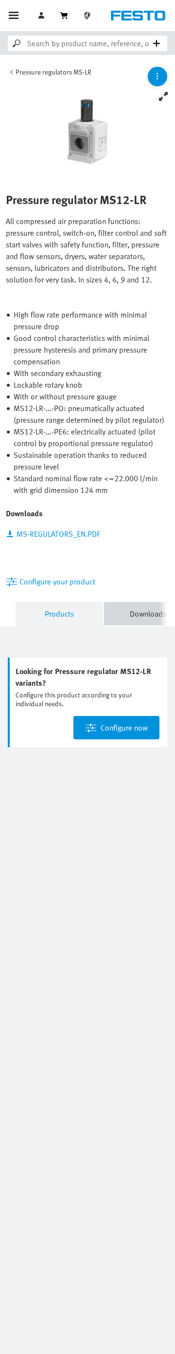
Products (59, 614)
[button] (42, 15)
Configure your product (57, 581)
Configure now (124, 727)
